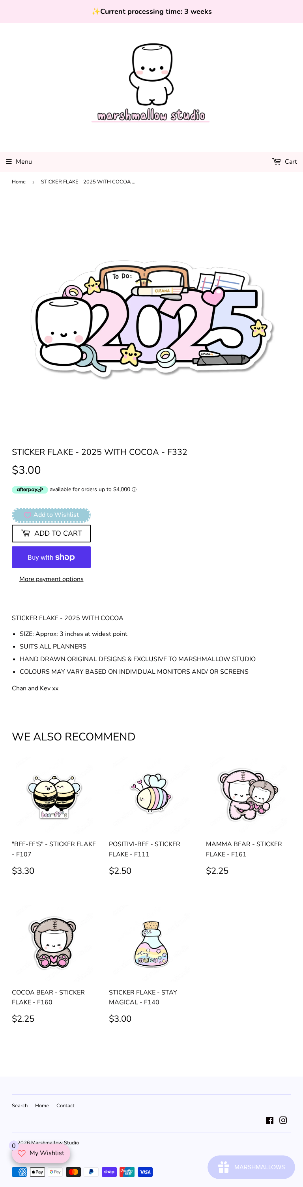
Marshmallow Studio (55, 1142)
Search (20, 1105)
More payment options (51, 579)
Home (19, 181)
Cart (290, 161)
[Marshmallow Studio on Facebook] (270, 1121)
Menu (24, 161)
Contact (65, 1105)
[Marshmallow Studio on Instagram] (283, 1121)
